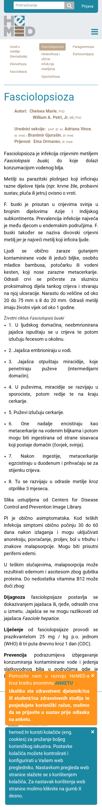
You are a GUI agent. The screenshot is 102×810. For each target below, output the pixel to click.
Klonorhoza (18, 64)
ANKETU (64, 683)
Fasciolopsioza (52, 47)
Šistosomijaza (83, 54)
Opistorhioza (50, 77)
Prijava (87, 6)
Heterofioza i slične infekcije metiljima (50, 61)
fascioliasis (18, 72)
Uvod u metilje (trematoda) (18, 52)
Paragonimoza (83, 47)
